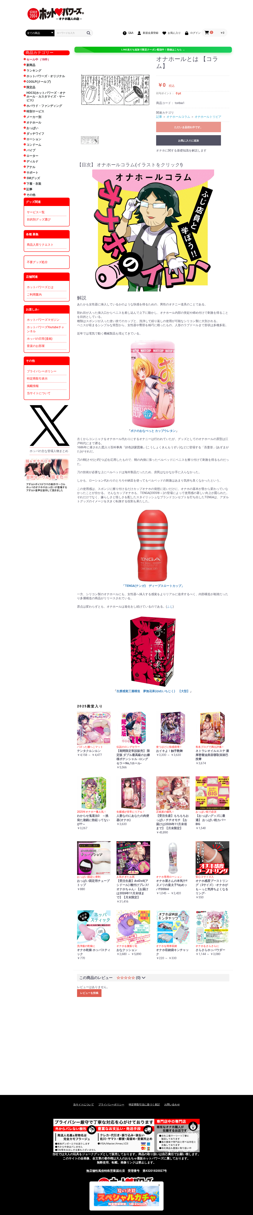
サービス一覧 (36, 212)
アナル (30, 167)
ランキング (33, 70)
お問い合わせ (172, 1104)
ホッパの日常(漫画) (39, 338)
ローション (33, 139)
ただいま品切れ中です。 (188, 127)
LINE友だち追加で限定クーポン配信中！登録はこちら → (153, 49)
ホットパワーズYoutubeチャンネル (45, 329)
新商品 (30, 65)
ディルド (32, 161)
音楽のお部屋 (36, 346)
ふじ (170, 606)
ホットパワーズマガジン (43, 320)
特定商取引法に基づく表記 (144, 1104)
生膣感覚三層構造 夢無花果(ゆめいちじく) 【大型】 (153, 691)
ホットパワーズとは (40, 287)
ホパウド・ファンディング (44, 106)
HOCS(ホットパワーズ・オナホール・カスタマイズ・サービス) (46, 96)
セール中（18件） (38, 59)
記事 (29, 189)
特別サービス (35, 111)
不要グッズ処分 (37, 262)
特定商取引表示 (37, 378)
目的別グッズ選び (39, 219)
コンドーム (33, 144)
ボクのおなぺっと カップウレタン (153, 431)
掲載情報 (33, 386)
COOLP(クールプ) (38, 81)
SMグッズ (33, 178)
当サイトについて (39, 393)
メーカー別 (33, 117)
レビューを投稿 (89, 992)
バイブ (30, 150)
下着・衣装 (33, 183)
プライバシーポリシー (41, 371)
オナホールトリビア (208, 116)
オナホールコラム (178, 116)
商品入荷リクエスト (40, 244)
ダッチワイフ (35, 133)
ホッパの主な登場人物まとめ (49, 451)
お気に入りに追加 (188, 140)
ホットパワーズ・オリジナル (45, 76)
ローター (32, 156)
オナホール (33, 122)
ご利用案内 (34, 294)
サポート (32, 172)
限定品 (30, 87)
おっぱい (32, 128)
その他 (30, 195)
